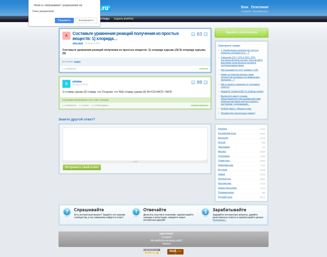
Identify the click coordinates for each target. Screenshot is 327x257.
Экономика (224, 147)
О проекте (246, 11)
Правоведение (226, 192)
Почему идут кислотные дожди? (238, 113)
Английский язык (227, 133)
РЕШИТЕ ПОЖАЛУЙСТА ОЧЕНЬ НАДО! (242, 91)
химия (77, 61)
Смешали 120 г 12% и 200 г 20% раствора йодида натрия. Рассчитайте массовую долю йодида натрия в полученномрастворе (242, 61)
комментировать (200, 105)
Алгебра (222, 128)
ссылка (85, 105)
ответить (204, 69)
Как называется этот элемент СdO (239, 70)
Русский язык (225, 197)
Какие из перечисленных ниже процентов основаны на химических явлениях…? (240, 77)
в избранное (70, 69)
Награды (166, 243)
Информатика (225, 165)
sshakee (77, 81)
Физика (222, 151)
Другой (221, 142)
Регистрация (260, 6)
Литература (224, 179)
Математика (224, 183)
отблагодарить (102, 105)
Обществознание (227, 188)
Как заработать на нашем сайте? (166, 240)
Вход (244, 6)
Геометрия (224, 160)
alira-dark (78, 43)
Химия (221, 174)
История (222, 169)
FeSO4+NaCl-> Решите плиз (236, 108)
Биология (223, 138)
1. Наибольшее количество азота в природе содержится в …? (239, 51)
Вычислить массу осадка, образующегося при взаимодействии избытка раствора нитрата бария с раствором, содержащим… (241, 100)
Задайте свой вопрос (241, 32)
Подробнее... (220, 220)
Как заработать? (260, 11)
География (224, 156)
